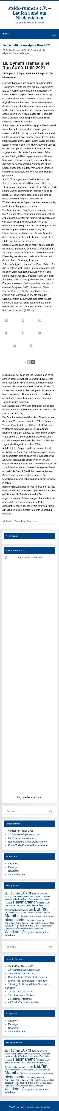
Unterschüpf (10, 929)
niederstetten (16, 920)
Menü (6, 34)
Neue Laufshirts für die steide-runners (27, 841)
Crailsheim (45, 897)
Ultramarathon (46, 926)
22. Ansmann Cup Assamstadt (23, 834)
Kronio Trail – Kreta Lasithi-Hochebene (28, 845)
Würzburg (10, 935)
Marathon (13, 915)
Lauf (31, 909)
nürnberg (32, 920)
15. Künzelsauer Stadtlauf (21, 995)
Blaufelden (35, 897)
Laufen (9, 521)
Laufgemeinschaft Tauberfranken (19, 913)
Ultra (34, 521)
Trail (16, 925)
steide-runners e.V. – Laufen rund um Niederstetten (29, 12)
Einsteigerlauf (34, 899)
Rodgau (40, 920)
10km (26, 893)
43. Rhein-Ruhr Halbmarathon (23, 1002)
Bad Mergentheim (23, 897)
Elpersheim (44, 899)
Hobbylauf (44, 905)
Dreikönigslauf (12, 899)
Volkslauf (39, 929)
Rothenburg (10, 923)
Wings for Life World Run (36, 932)
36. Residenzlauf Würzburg (22, 838)
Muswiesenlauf (38, 916)
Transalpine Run (22, 521)
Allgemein (7, 53)
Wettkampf (14, 932)
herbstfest (20, 905)
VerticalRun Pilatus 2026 (20, 830)
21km (34, 894)
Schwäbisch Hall (46, 923)
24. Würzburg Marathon (20, 991)
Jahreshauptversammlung (16, 910)
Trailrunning (26, 925)
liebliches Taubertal (42, 913)
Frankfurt (8, 903)
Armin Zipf (36, 50)
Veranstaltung (25, 928)
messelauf (26, 916)
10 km (15, 893)
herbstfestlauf (33, 905)
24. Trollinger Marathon (20, 998)
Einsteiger (13, 867)
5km (7, 893)
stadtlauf (9, 925)
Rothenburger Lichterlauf (27, 923)
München (50, 916)
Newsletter (13, 870)
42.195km (42, 893)
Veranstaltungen (21, 53)
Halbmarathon (25, 902)
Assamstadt (10, 897)
